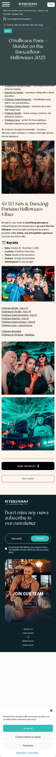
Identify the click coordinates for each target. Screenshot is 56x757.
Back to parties (28, 479)
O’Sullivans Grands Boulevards (18, 99)
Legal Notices (28, 633)
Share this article (26, 466)
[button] (51, 710)
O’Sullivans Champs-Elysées (17, 106)
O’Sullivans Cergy (12, 120)
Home (5, 11)
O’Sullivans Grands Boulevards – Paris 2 (19, 315)
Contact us (28, 629)
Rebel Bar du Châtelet (14, 92)
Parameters (28, 745)
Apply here (28, 604)
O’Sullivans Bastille (13, 113)
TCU (28, 637)
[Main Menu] (6, 4)
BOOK (51, 4)
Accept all (28, 728)
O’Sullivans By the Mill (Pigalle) (18, 85)
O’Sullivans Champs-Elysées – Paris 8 (18, 322)
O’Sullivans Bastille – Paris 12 (15, 308)
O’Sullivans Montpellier (11, 331)
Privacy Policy (21, 753)
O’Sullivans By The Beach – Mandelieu (18, 335)
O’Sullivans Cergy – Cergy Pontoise (17, 325)
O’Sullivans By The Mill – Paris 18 (16, 311)
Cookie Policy (28, 645)
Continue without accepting (28, 737)
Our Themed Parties (16, 11)
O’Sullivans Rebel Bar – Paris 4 (15, 318)
